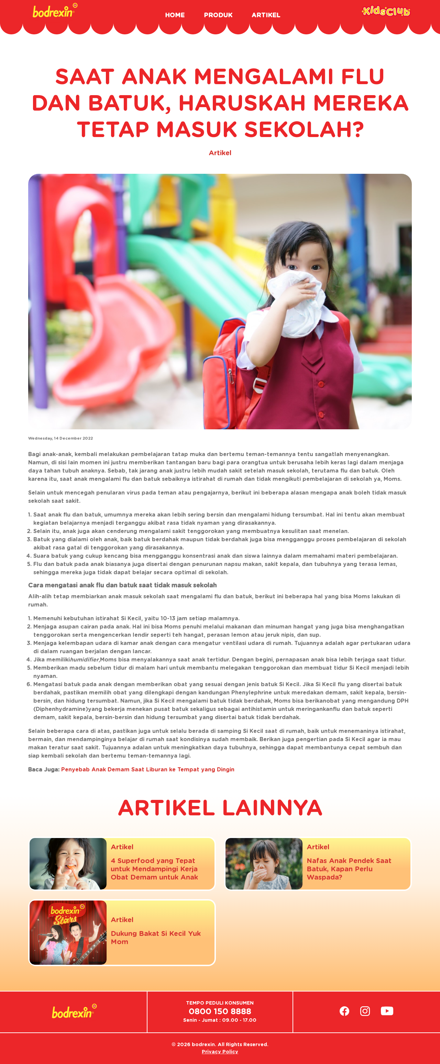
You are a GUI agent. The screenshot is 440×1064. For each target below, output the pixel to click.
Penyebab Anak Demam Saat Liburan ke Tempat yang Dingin (147, 769)
